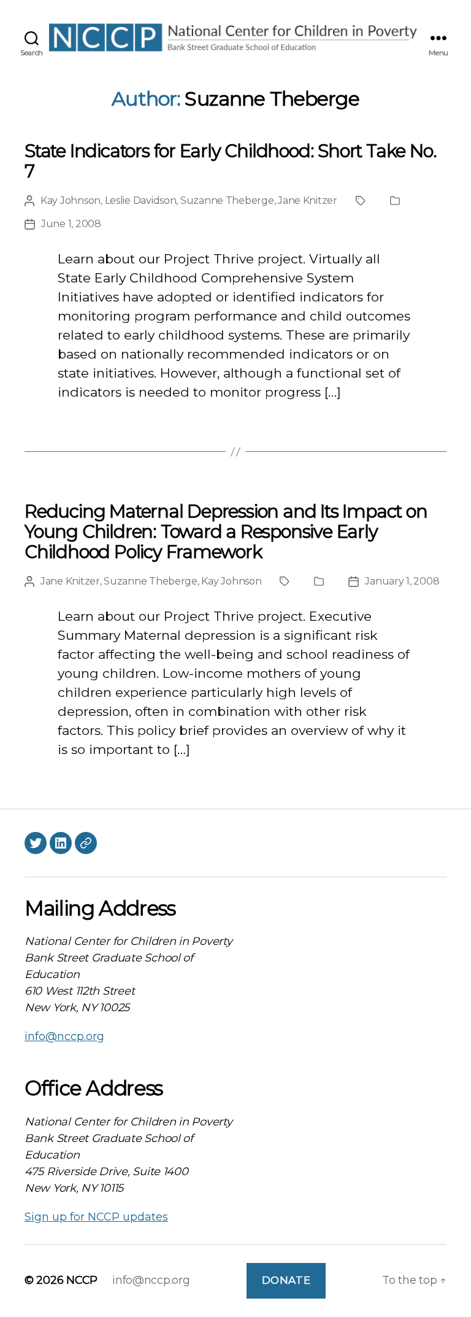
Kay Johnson (70, 200)
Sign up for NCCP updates (96, 1217)
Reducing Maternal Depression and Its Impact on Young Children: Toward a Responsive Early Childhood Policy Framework (226, 531)
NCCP (82, 1280)
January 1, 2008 (402, 581)
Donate (286, 1280)
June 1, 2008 (71, 224)
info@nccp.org (64, 1036)
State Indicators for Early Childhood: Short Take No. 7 (230, 161)
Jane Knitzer (307, 200)
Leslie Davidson (141, 200)
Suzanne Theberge (227, 200)
